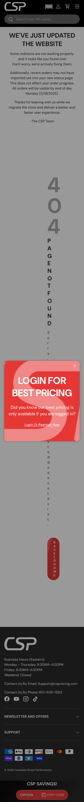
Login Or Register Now (42, 424)
